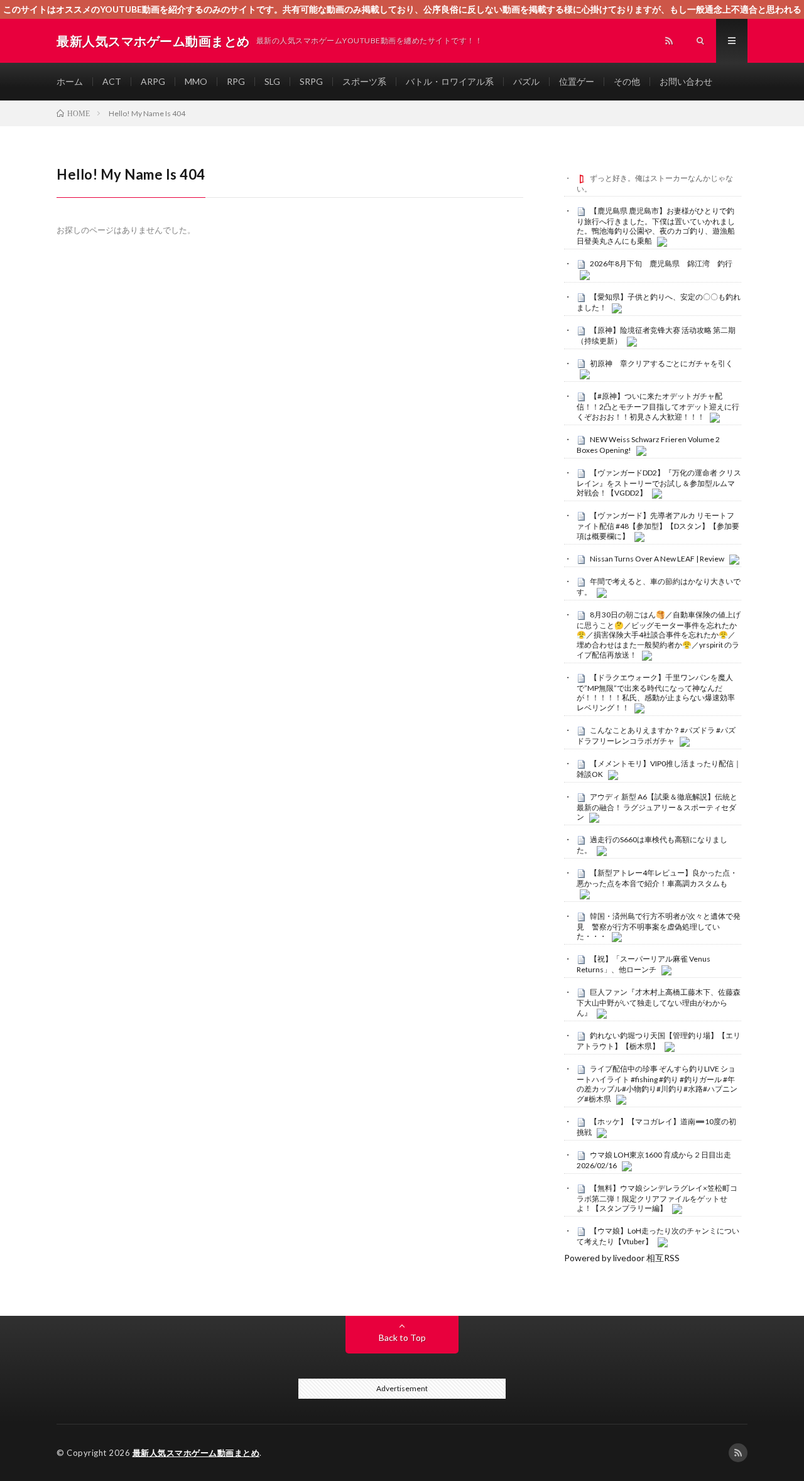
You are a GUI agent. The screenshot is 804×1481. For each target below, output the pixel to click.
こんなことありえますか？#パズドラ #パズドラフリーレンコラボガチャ (656, 735)
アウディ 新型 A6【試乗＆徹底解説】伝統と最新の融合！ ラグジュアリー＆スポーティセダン (657, 807)
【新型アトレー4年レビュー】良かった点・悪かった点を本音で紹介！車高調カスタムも (657, 878)
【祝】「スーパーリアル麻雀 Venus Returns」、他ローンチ (643, 964)
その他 (627, 81)
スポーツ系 (364, 81)
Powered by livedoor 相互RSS (622, 1257)
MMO (196, 81)
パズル (526, 81)
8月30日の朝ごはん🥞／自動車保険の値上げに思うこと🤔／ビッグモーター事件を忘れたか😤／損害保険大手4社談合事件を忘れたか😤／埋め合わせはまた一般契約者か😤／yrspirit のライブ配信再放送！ (659, 634)
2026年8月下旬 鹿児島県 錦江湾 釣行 (661, 263)
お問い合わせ (686, 81)
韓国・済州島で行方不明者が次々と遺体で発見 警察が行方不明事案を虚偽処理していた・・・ (659, 926)
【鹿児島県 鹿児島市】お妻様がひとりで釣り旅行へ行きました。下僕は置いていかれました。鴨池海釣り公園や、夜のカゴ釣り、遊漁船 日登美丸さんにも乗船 (656, 226)
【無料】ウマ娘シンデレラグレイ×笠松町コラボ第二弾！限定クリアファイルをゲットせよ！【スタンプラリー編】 (657, 1198)
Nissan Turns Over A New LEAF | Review (657, 558)
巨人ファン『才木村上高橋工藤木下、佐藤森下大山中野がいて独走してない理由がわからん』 (659, 1002)
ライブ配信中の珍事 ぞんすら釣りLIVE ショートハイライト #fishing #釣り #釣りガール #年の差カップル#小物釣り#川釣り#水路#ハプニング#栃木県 (657, 1084)
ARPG (153, 81)
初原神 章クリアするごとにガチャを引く (661, 363)
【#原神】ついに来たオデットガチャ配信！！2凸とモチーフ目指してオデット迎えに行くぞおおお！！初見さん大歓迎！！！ (658, 406)
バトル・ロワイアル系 (450, 81)
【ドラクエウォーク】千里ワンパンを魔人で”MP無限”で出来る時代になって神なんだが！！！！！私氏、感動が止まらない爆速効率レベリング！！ (656, 692)
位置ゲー (576, 81)
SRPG (311, 81)
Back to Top (402, 1337)
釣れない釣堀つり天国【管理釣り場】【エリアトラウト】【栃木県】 (659, 1041)
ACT (111, 81)
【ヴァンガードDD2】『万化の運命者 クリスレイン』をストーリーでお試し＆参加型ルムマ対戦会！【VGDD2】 (659, 483)
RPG (236, 81)
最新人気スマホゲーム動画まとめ (196, 1453)
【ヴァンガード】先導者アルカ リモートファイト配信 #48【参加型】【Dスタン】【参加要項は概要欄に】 (658, 526)
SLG (272, 81)
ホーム (70, 81)
